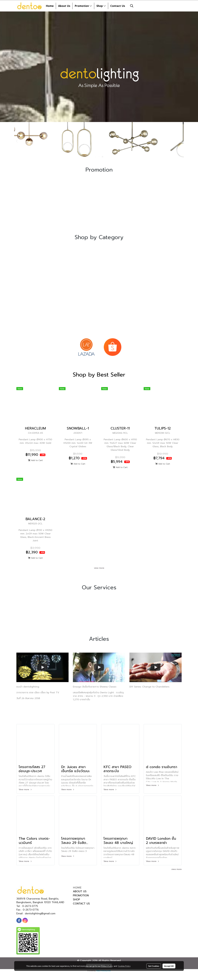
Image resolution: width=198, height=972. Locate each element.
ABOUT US (80, 891)
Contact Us (117, 6)
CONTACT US (81, 904)
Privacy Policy (107, 966)
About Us (64, 6)
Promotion (82, 6)
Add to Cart (36, 460)
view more (99, 568)
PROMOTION (81, 895)
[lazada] (86, 347)
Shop (99, 6)
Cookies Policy (124, 966)
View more (24, 789)
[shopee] (112, 347)
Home (50, 6)
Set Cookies (153, 966)
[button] (132, 6)
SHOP (76, 899)
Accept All (169, 966)
